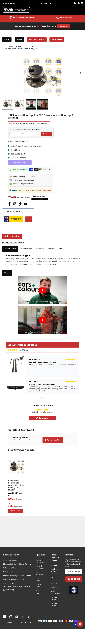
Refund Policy (38, 585)
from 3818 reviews (24, 350)
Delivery (39, 249)
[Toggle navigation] (81, 10)
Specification (10, 249)
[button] (40, 398)
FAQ (60, 249)
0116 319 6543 (25, 124)
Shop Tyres (57, 39)
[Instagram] (15, 204)
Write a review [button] (42, 418)
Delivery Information (40, 561)
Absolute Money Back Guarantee (55, 590)
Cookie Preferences (55, 604)
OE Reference (26, 249)
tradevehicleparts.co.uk (22, 623)
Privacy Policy (38, 579)
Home (19, 39)
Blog (37, 594)
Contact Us (54, 578)
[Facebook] (9, 204)
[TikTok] (20, 204)
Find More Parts (36, 39)
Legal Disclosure (40, 573)
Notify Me (46, 134)
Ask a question (12, 236)
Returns (51, 249)
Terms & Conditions (40, 567)
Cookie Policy (54, 598)
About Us (54, 565)
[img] (12, 350)
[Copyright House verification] (73, 590)
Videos (7, 273)
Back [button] (6, 39)
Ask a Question (53, 440)
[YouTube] (25, 204)
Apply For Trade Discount (54, 571)
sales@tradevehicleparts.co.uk (16, 586)
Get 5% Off (64, 26)
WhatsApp (9, 589)
